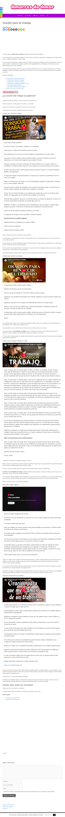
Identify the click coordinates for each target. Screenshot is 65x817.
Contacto (5, 808)
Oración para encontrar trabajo (15, 80)
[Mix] (19, 29)
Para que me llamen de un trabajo (16, 86)
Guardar (5, 753)
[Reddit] (9, 29)
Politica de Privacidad (8, 804)
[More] (23, 29)
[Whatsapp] (21, 29)
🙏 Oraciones (28, 15)
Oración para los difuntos (12, 699)
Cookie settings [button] (48, 814)
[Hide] (0, 18)
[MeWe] (16, 29)
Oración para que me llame (13, 697)
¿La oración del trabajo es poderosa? (15, 78)
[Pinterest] (14, 29)
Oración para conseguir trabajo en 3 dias (18, 83)
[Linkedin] (11, 29)
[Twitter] (6, 29)
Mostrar (15, 92)
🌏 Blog (42, 15)
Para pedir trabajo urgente (14, 85)
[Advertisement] (32, 43)
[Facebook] (4, 29)
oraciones (41, 68)
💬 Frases (36, 15)
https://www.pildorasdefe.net (13, 665)
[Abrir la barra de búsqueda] (47, 16)
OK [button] (54, 814)
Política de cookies (7, 806)
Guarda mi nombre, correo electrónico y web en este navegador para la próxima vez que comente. (29, 791)
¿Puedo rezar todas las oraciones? (15, 88)
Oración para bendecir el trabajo (16, 81)
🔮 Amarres (19, 15)
